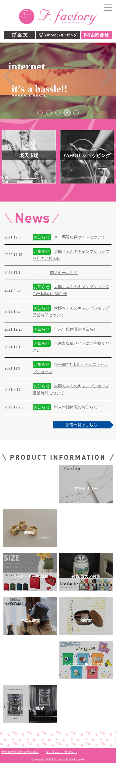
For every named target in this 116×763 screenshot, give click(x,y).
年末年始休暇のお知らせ (75, 329)
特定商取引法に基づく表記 (20, 752)
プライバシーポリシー (61, 752)
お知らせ (42, 237)
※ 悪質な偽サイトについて (79, 237)
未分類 (40, 273)
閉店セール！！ (64, 273)
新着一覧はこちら (81, 425)
